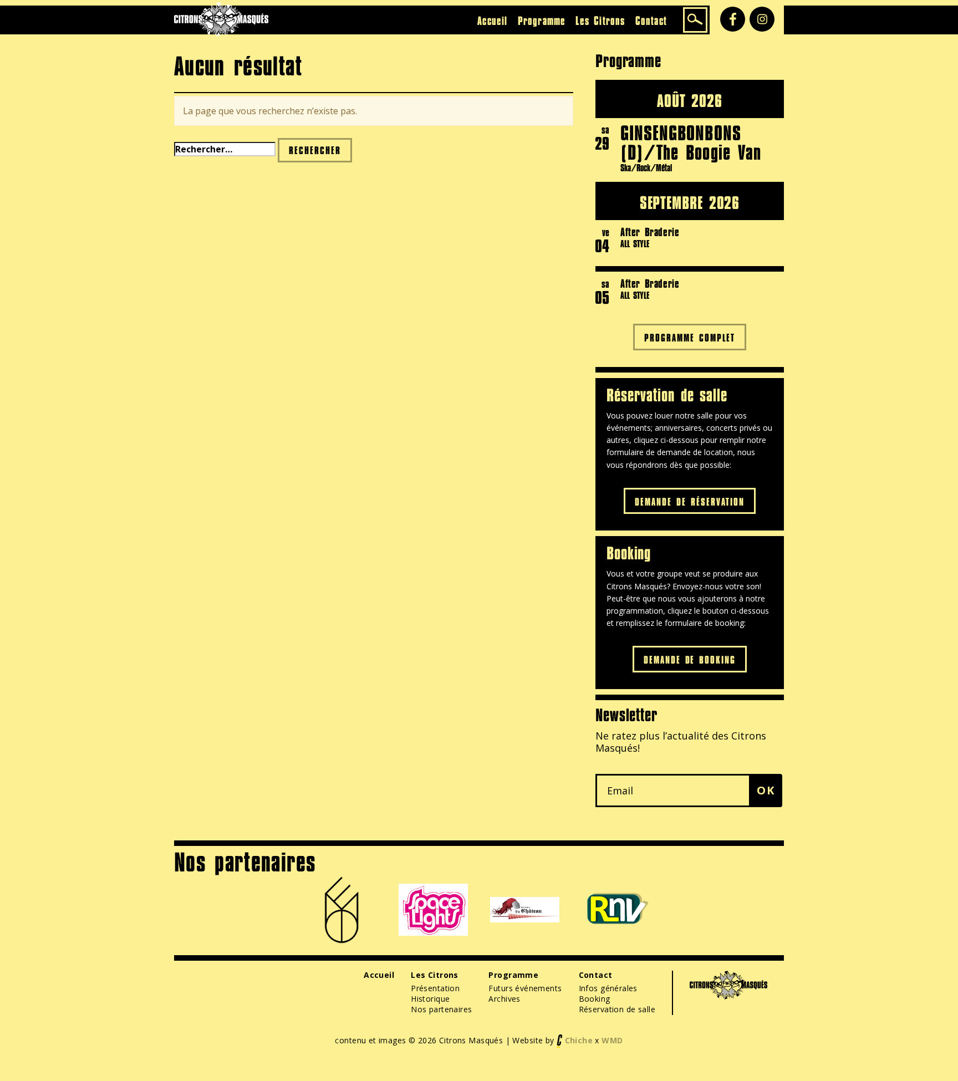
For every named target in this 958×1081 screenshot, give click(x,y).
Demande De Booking (690, 659)
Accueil (492, 20)
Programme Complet (689, 337)
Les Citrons (600, 20)
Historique (430, 998)
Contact (651, 20)
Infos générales (608, 988)
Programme (542, 20)
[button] (765, 790)
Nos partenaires (441, 1009)
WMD (612, 1039)
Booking (594, 998)
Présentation (435, 988)
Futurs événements (525, 988)
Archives (504, 998)
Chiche (579, 1039)
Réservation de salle (617, 1009)
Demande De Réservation (690, 501)
